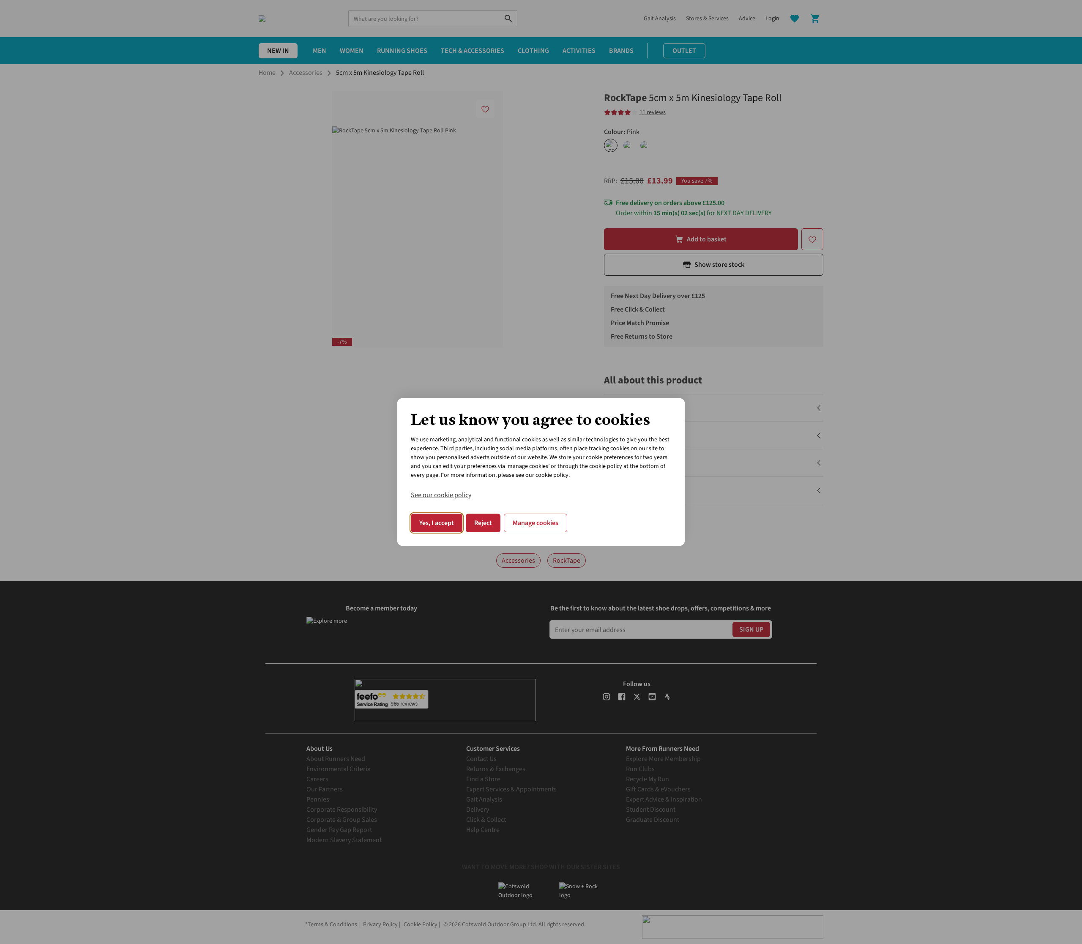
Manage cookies (535, 523)
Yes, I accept (436, 523)
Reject (483, 523)
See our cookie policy (441, 495)
